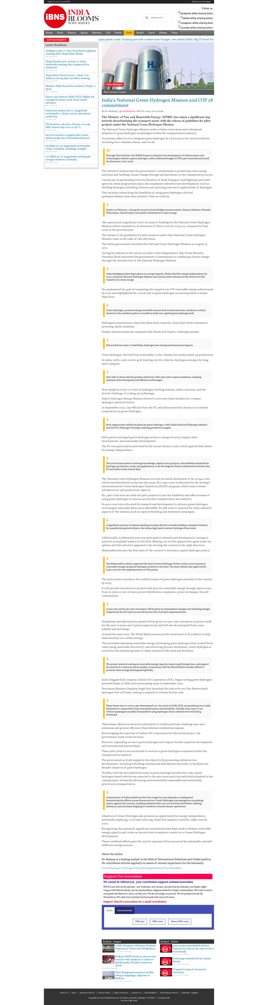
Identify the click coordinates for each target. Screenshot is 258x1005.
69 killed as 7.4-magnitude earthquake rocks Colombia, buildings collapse (68, 147)
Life (108, 33)
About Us (64, 993)
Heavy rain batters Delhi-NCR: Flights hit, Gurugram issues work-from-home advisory (70, 100)
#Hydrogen (128, 868)
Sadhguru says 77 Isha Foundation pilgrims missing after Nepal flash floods (71, 52)
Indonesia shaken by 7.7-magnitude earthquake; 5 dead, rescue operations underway (68, 114)
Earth (129, 33)
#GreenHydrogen (111, 868)
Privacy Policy (104, 993)
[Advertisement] (71, 298)
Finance (71, 33)
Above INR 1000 (180, 921)
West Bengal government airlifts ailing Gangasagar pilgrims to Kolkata (134, 975)
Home (49, 33)
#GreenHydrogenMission (149, 868)
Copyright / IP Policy (146, 998)
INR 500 (140, 921)
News (60, 33)
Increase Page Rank (129, 1000)
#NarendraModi (172, 868)
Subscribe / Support (190, 993)
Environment (56, 40)
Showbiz (97, 33)
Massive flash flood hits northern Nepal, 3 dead (70, 87)
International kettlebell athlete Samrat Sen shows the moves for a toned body (193, 949)
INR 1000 (157, 921)
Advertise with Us (87, 993)
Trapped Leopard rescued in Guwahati (189, 971)
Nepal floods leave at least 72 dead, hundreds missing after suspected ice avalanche (67, 64)
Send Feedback (150, 993)
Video (174, 33)
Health (140, 33)
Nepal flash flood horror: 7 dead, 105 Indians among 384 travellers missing (68, 77)
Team (73, 993)
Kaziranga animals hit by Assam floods (192, 960)
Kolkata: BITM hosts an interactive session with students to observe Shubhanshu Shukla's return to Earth (135, 961)
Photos (163, 33)
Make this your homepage (201, 2)
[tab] (109, 910)
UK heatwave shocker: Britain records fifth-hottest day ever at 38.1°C (68, 126)
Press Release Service (169, 993)
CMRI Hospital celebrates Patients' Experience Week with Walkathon (135, 947)
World (118, 33)
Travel (151, 33)
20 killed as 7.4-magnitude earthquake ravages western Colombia (68, 158)
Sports (84, 33)
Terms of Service (121, 993)
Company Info (164, 998)
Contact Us (136, 993)
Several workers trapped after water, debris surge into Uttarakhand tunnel (68, 136)
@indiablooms (127, 111)
